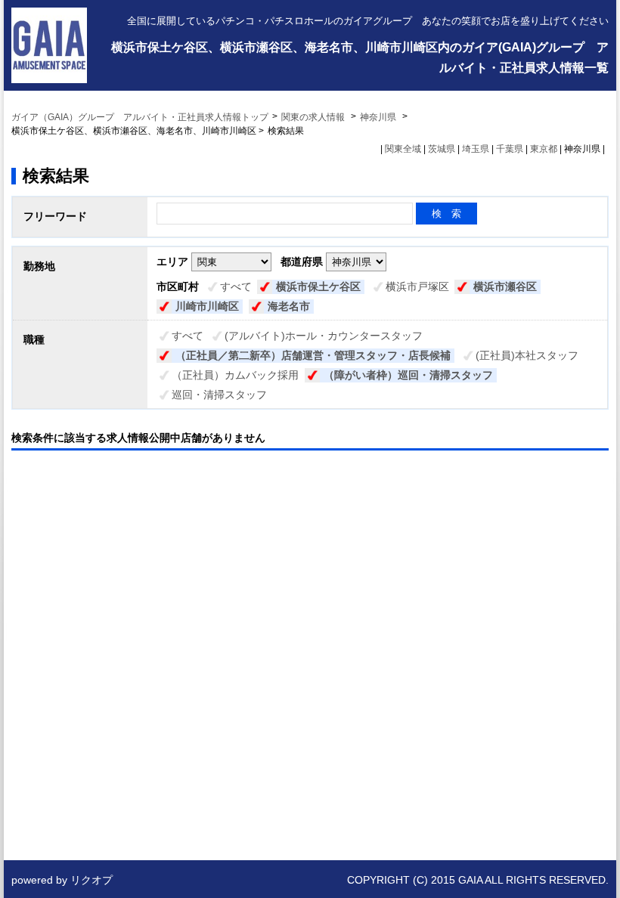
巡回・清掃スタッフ (219, 395)
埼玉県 (475, 149)
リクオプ (91, 880)
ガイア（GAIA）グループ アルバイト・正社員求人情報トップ (139, 117)
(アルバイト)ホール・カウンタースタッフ (324, 336)
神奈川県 (378, 117)
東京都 (543, 149)
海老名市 (289, 306)
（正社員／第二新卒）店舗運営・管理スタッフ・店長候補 (313, 355)
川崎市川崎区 (207, 306)
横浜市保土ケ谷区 (318, 286)
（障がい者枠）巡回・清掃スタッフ (408, 375)
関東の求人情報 (314, 117)
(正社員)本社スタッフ (527, 355)
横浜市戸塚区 (417, 286)
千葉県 (509, 149)
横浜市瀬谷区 (505, 286)
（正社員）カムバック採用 (235, 375)
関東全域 (403, 149)
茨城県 (441, 149)
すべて (236, 286)
